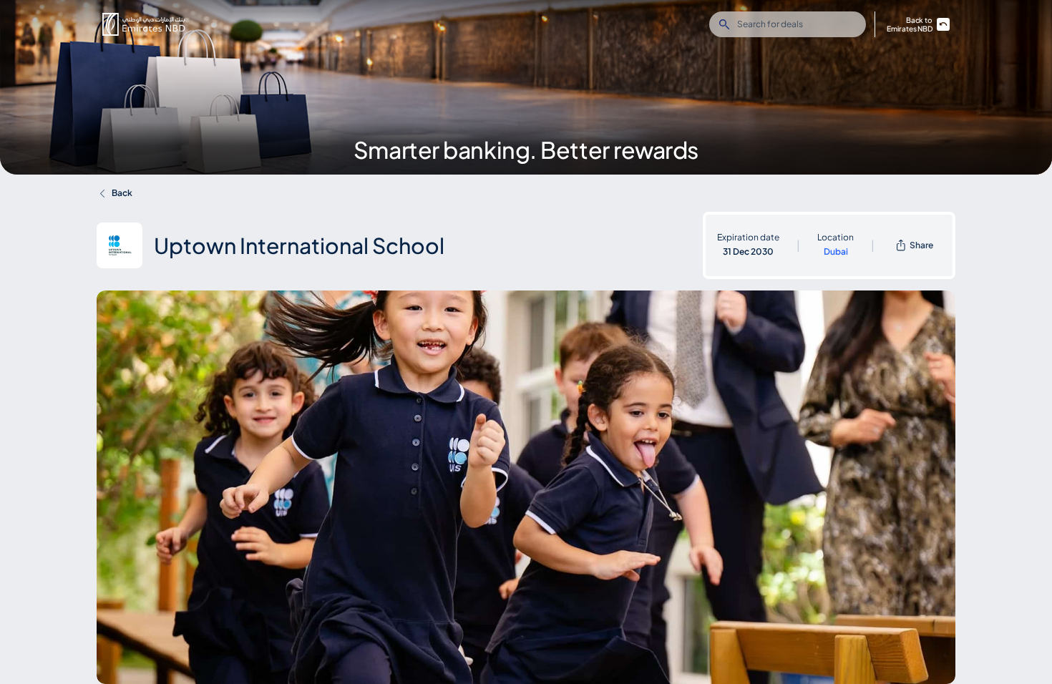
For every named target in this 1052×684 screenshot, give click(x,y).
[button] (143, 24)
